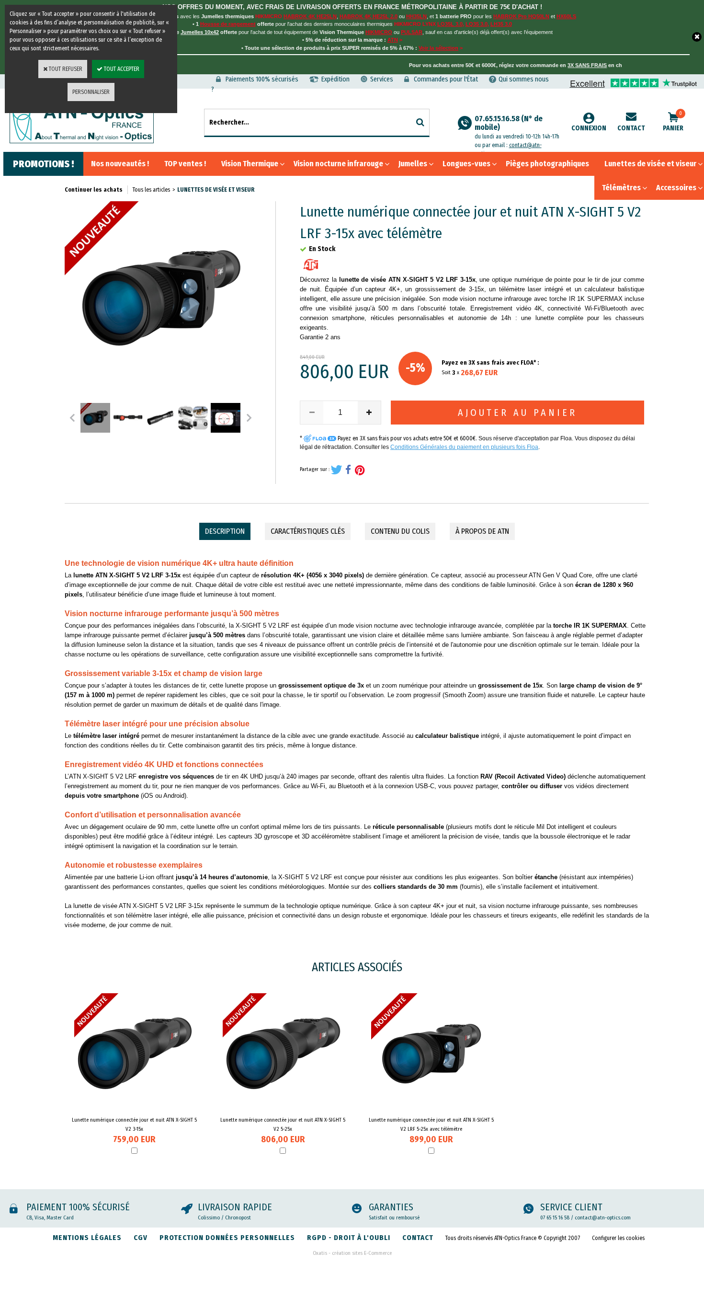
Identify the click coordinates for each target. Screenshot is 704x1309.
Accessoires (676, 187)
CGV (141, 1237)
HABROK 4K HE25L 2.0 (368, 16)
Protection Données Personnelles (227, 1237)
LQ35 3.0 (477, 24)
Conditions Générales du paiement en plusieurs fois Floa (464, 447)
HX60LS (566, 16)
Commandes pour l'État (446, 79)
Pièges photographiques (547, 163)
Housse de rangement (228, 24)
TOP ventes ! (185, 163)
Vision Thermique (249, 163)
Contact (631, 128)
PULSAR (411, 32)
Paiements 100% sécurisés (262, 79)
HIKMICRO (378, 32)
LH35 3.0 (501, 24)
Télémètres (621, 187)
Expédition (335, 79)
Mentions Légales (87, 1237)
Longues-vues (466, 163)
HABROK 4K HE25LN (310, 16)
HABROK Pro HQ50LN (521, 16)
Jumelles (412, 163)
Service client (571, 1207)
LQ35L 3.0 (450, 24)
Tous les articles (151, 189)
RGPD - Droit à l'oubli (348, 1237)
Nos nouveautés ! (120, 163)
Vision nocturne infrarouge (338, 163)
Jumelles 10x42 (200, 32)
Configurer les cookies (618, 1238)
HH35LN (416, 16)
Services (381, 79)
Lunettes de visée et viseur (650, 163)
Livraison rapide (235, 1207)
